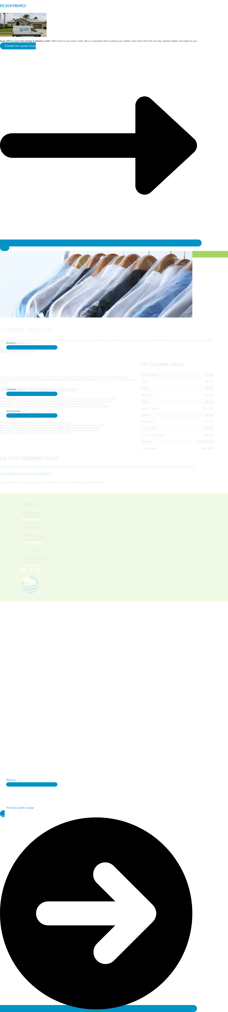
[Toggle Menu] (31, 347)
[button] (17, 343)
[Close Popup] (4, 247)
